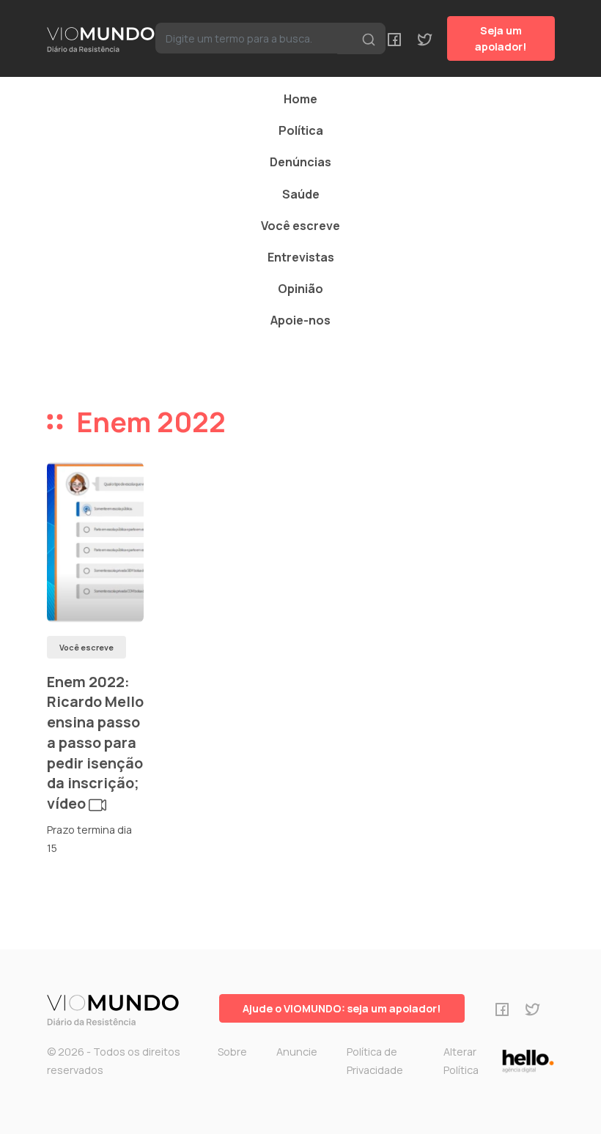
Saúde (301, 194)
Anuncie (296, 1052)
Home (300, 99)
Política (301, 130)
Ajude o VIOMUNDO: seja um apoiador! (342, 1008)
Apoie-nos (300, 320)
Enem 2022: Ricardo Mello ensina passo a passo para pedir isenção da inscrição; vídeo (95, 742)
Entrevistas (301, 257)
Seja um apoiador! (501, 38)
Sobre (232, 1052)
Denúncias (300, 162)
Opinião (300, 289)
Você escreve (300, 226)
